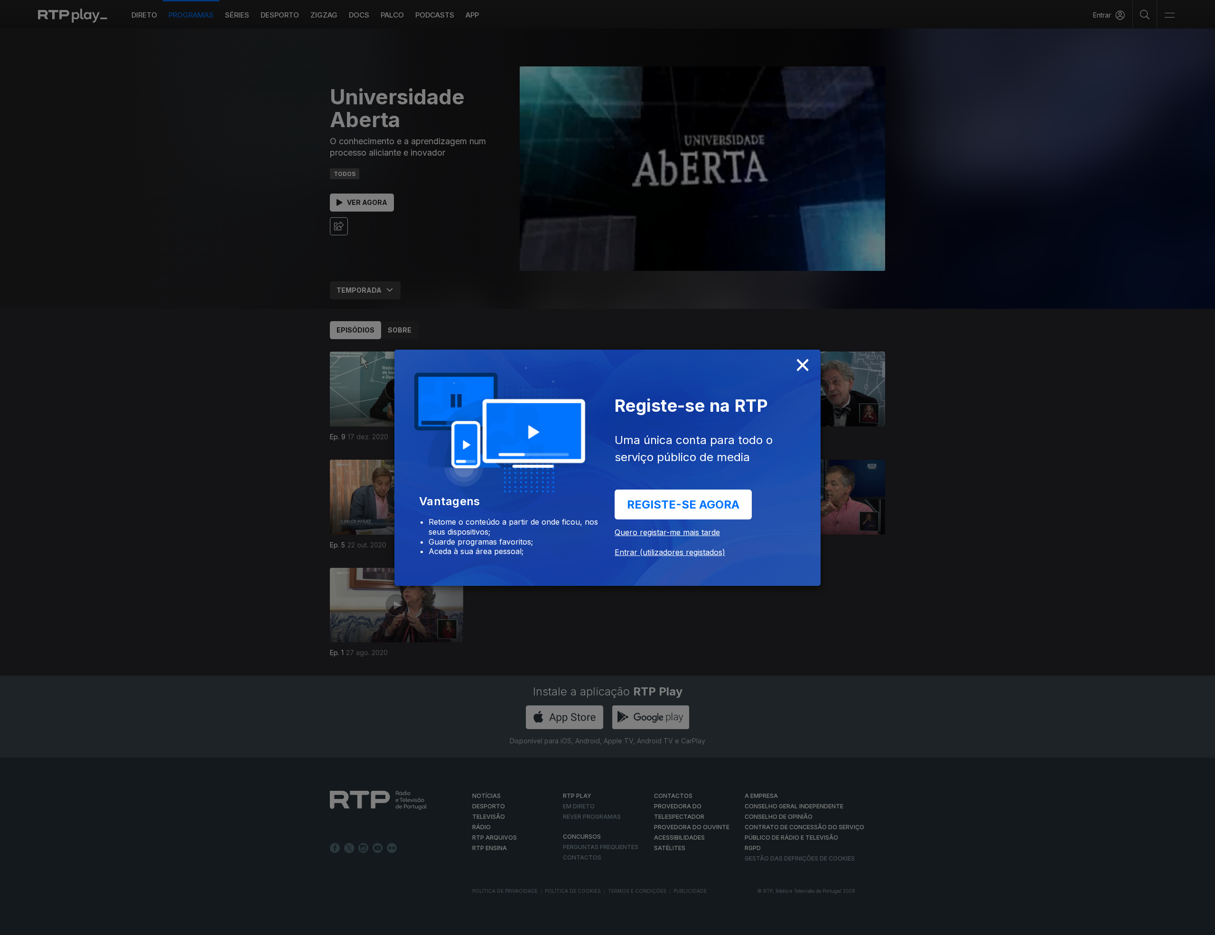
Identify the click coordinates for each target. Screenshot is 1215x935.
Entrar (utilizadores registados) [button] (670, 552)
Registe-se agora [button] (683, 504)
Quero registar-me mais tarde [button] (667, 532)
